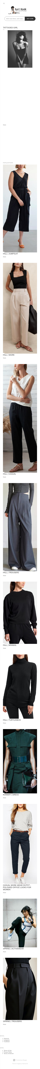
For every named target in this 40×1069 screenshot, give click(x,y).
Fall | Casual (9, 474)
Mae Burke (25, 1063)
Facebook (7, 1041)
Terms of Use (8, 1050)
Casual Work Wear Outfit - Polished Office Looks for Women (17, 887)
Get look (30, 18)
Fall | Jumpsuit (10, 254)
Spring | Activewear (13, 949)
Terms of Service (9, 1053)
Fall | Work (9, 355)
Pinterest (6, 1038)
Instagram (7, 1040)
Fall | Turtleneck (12, 720)
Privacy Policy (8, 1052)
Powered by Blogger (21, 1060)
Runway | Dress (11, 795)
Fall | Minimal (10, 645)
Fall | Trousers (11, 572)
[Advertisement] (20, 98)
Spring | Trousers (12, 1021)
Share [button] (4, 125)
